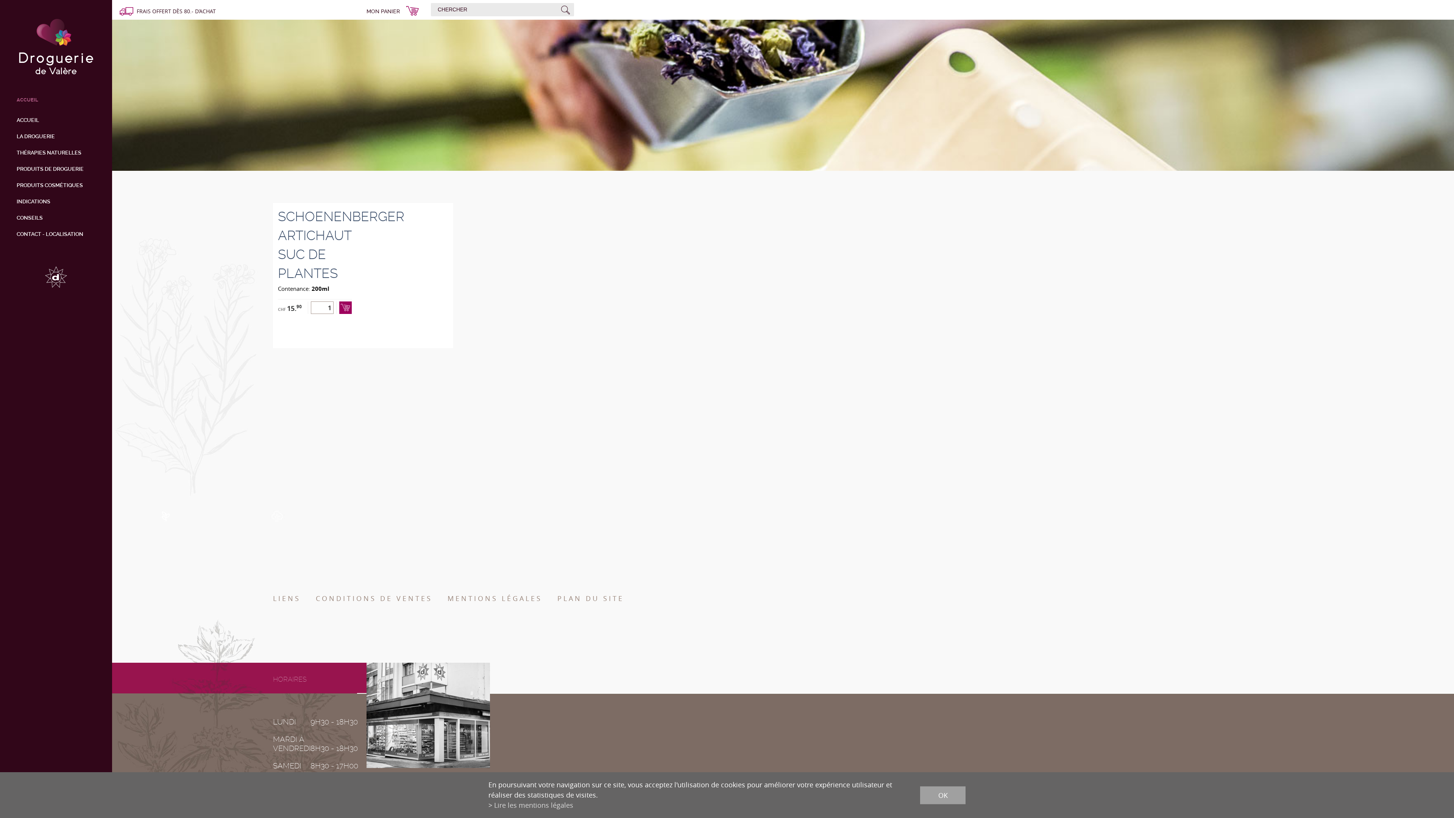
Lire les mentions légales (533, 805)
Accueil (28, 120)
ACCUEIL (27, 100)
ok (943, 794)
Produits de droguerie (50, 169)
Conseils (30, 218)
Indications (33, 201)
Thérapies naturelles (49, 153)
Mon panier (383, 11)
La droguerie (36, 136)
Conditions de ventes (374, 598)
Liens (287, 598)
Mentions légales (495, 598)
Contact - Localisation (50, 234)
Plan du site (590, 598)
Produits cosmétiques (50, 185)
